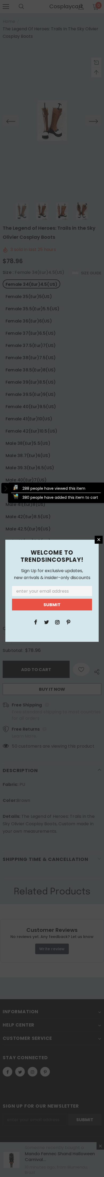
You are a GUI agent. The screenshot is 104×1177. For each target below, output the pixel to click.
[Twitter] (46, 622)
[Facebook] (35, 622)
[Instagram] (57, 622)
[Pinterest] (68, 622)
